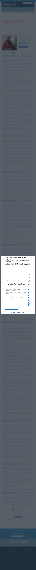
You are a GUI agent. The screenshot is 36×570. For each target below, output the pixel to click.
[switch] (29, 274)
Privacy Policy (23, 312)
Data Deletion (13, 312)
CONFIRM (11, 309)
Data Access (18, 312)
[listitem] (18, 272)
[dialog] (18, 285)
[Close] (33, 257)
